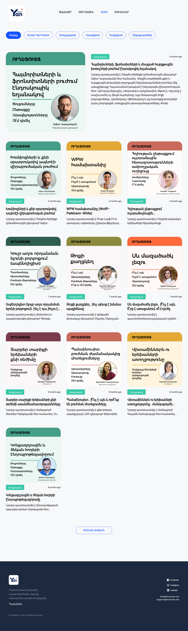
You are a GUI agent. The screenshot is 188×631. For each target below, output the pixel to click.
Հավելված (116, 35)
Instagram (174, 585)
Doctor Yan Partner (38, 35)
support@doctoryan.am (167, 599)
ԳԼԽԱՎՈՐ (65, 12)
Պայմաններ (15, 604)
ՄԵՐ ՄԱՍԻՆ (86, 12)
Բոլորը (13, 35)
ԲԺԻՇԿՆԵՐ (122, 12)
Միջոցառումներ (142, 35)
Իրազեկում (93, 35)
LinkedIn (174, 590)
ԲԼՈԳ (104, 12)
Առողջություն (67, 35)
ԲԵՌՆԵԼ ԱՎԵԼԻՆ (94, 530)
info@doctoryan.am (169, 596)
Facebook (174, 580)
